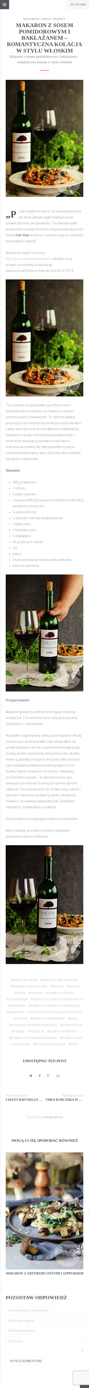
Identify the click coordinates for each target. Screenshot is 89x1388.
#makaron (35, 993)
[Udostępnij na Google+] (48, 1076)
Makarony (31, 19)
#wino (73, 1044)
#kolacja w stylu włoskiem (59, 980)
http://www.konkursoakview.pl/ (28, 259)
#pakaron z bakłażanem (48, 1018)
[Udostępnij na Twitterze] (30, 1076)
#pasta (73, 1018)
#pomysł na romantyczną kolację (33, 1025)
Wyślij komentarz (26, 1361)
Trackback (33, 1117)
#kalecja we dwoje (24, 980)
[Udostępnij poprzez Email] (58, 1076)
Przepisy (59, 19)
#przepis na (36, 1031)
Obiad (46, 19)
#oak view (20, 1018)
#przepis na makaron (62, 1031)
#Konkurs (57, 986)
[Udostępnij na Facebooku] (40, 1076)
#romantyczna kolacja (49, 1044)
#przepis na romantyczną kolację (33, 1038)
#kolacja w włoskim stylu (29, 986)
